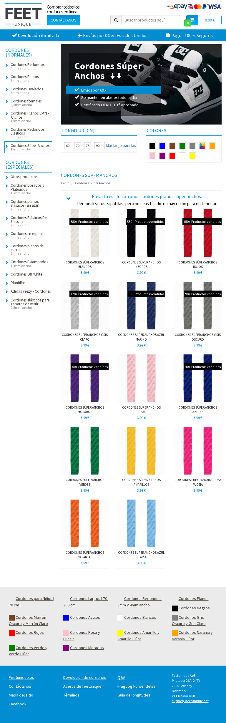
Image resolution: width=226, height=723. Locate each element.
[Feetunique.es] (23, 14)
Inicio (65, 183)
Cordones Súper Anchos (92, 183)
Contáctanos (64, 20)
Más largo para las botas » (127, 145)
